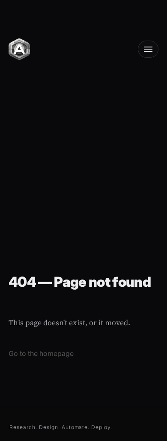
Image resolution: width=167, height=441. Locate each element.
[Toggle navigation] (148, 49)
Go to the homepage (41, 353)
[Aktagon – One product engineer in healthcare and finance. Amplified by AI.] (19, 48)
